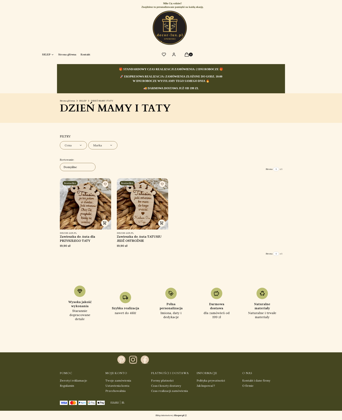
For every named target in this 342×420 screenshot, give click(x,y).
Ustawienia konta (117, 385)
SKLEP (83, 100)
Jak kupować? (206, 385)
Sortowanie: (67, 159)
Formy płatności (162, 380)
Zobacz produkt (104, 223)
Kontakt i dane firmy (256, 380)
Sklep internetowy (170, 415)
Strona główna (67, 100)
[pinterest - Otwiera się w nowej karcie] (121, 359)
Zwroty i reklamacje (73, 380)
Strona (269, 169)
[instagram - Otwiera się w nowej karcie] (133, 359)
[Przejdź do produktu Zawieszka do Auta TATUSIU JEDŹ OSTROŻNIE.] (142, 203)
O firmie (247, 385)
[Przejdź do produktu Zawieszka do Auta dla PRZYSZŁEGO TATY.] (85, 203)
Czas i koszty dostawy (166, 385)
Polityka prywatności (211, 380)
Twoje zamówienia (118, 380)
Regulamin (67, 385)
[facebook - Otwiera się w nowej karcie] (144, 359)
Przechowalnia (115, 391)
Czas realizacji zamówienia (169, 391)
